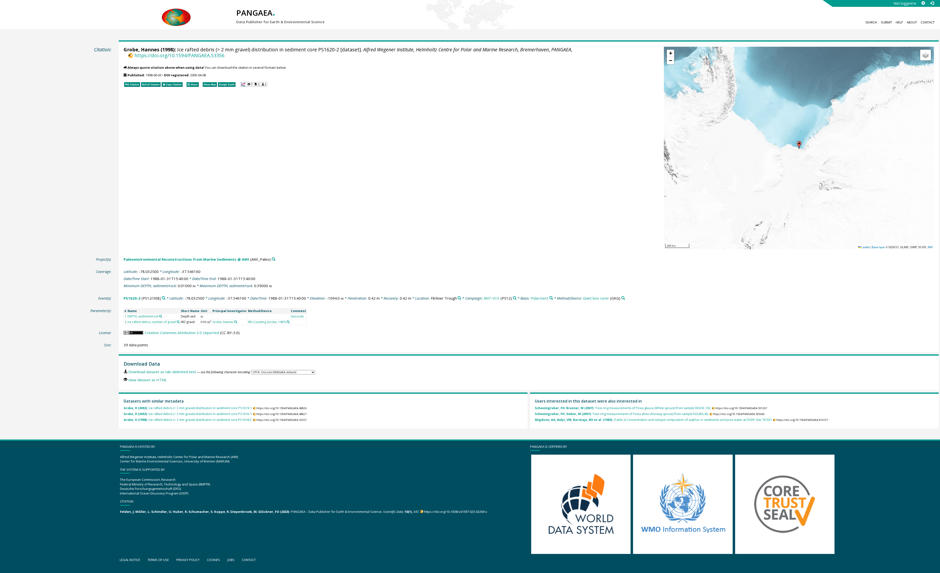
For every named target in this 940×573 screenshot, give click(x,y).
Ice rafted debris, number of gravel (152, 322)
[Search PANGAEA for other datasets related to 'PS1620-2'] (163, 298)
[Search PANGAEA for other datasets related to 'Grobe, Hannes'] (235, 321)
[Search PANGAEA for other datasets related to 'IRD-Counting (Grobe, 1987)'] (288, 321)
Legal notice (130, 560)
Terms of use (158, 560)
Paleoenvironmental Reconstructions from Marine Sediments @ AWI (186, 259)
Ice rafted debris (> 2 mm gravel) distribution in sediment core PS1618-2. (188, 420)
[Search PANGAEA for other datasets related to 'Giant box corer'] (623, 298)
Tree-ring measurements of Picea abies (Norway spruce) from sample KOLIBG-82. (622, 414)
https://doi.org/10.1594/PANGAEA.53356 (179, 55)
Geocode (297, 316)
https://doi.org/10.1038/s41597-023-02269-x (455, 511)
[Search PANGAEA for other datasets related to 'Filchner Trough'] (459, 298)
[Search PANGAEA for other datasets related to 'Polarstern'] (551, 298)
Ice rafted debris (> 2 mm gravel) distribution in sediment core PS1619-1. (188, 408)
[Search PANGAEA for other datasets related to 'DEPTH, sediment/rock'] (160, 316)
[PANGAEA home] (176, 12)
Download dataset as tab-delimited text (162, 371)
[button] (799, 145)
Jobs (231, 560)
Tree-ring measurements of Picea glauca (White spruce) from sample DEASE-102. (623, 408)
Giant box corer (596, 298)
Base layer (878, 247)
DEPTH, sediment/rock (143, 316)
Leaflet (865, 247)
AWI (930, 247)
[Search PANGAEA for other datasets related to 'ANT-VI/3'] (515, 298)
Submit (886, 22)
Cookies (213, 560)
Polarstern (539, 298)
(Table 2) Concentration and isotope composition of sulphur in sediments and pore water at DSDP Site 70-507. (653, 420)
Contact (928, 22)
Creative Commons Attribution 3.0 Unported (182, 332)
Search (871, 22)
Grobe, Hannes (141, 49)
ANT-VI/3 (492, 298)
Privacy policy (188, 560)
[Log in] (932, 3)
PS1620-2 (132, 298)
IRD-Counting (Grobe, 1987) (267, 322)
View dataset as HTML (147, 379)
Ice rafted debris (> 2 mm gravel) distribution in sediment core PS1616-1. (188, 414)
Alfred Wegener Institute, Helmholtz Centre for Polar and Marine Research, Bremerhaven (456, 49)
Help (899, 22)
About (912, 22)
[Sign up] (923, 3)
